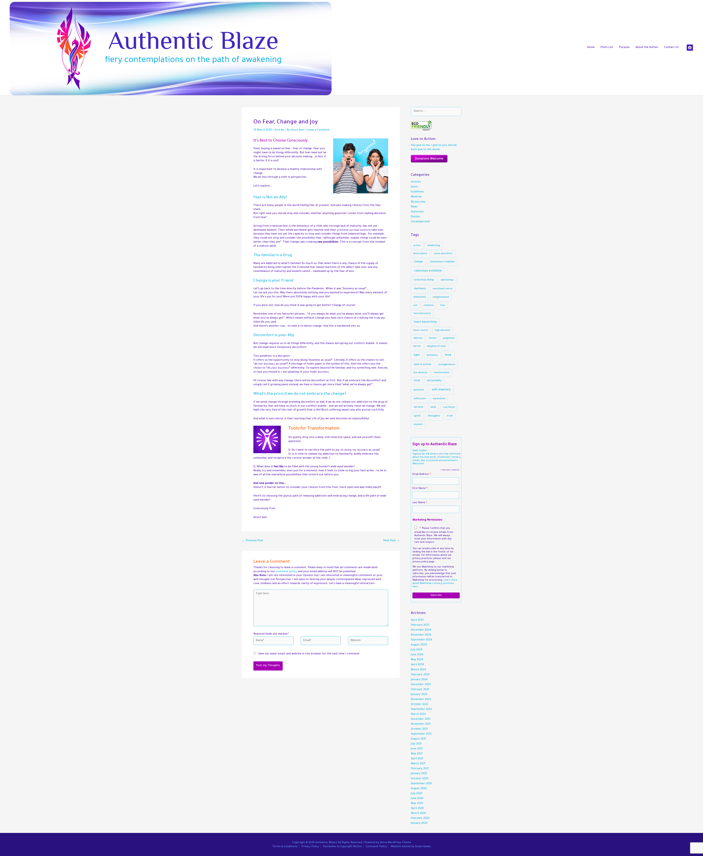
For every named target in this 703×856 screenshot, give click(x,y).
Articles (279, 130)
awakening (433, 245)
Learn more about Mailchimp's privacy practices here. (434, 583)
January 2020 (419, 823)
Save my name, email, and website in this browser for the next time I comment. (309, 654)
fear (442, 305)
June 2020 (417, 798)
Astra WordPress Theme (395, 842)
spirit (417, 416)
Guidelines (417, 192)
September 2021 (421, 734)
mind (417, 380)
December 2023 (421, 684)
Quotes (415, 217)
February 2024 (420, 674)
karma (417, 346)
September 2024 (421, 640)
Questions (417, 212)
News (414, 207)
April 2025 (417, 620)
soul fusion (449, 407)
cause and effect (443, 253)
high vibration (442, 330)
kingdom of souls (436, 346)
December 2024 (421, 630)
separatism (439, 399)
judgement (449, 338)
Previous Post (252, 540)
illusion (432, 338)
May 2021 (417, 754)
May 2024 (417, 659)
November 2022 (421, 699)
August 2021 (418, 739)
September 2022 (421, 709)
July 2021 (416, 744)
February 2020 (420, 818)
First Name (419, 489)
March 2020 (418, 813)
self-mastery (441, 390)
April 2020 (417, 808)
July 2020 (416, 793)
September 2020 (421, 783)
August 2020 (419, 788)
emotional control (442, 289)
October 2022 (419, 704)
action (417, 245)
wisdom (418, 424)
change (418, 262)
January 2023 (419, 694)
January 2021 (419, 773)
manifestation (441, 373)
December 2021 (420, 719)
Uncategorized (420, 221)
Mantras (416, 197)
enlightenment (441, 297)
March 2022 (418, 714)
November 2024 (421, 635)
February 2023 (420, 689)
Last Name (419, 503)
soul (433, 407)
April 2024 (417, 664)
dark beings (447, 280)
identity (418, 338)
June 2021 (417, 749)
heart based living (425, 322)
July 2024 (417, 650)
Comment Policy (376, 846)
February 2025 (420, 625)
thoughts (434, 416)
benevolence (420, 253)
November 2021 (421, 724)
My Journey (418, 202)
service (418, 407)
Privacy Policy (310, 846)
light (417, 355)
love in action (422, 364)
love (448, 355)
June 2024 (417, 654)
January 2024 (419, 679)
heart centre (420, 330)
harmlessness (422, 313)
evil (415, 305)
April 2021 (417, 758)
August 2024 (419, 645)
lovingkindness (446, 364)
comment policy (286, 571)
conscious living (424, 280)
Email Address (421, 475)
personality (434, 380)
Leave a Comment (318, 130)
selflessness (419, 399)
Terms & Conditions (284, 846)
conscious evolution (428, 271)
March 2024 (418, 670)
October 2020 (419, 778)
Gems (414, 187)
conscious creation (442, 261)
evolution (429, 305)
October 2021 (419, 729)
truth (450, 416)
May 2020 (417, 803)
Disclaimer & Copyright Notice (342, 846)
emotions (420, 297)
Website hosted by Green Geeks (411, 846)
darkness (420, 288)
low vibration (420, 373)
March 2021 (418, 763)
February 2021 (420, 768)
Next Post (391, 540)
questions (418, 390)
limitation (432, 355)
